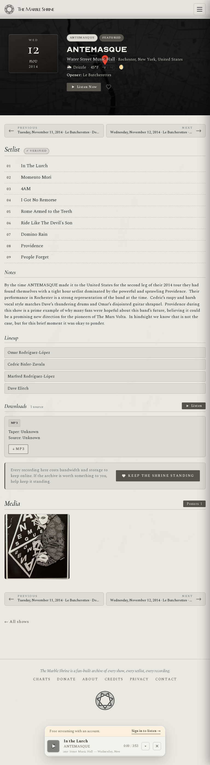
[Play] (53, 746)
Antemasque (82, 37)
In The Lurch (34, 165)
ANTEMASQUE (97, 49)
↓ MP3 (18, 449)
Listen (196, 406)
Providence (32, 245)
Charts (41, 679)
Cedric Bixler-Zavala (26, 364)
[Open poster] (37, 546)
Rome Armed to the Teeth (46, 211)
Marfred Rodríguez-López (31, 376)
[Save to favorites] (108, 87)
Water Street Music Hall (91, 59)
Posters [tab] (194, 504)
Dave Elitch (18, 388)
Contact (166, 679)
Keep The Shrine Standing (161, 476)
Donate (66, 679)
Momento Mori (36, 177)
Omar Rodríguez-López (29, 352)
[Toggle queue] (145, 746)
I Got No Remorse (39, 200)
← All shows (16, 621)
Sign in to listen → (146, 731)
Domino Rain (34, 234)
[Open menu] (200, 9)
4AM (26, 188)
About (90, 679)
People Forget (35, 257)
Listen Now (87, 87)
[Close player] (157, 746)
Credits (114, 679)
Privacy (139, 679)
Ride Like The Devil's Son (46, 222)
